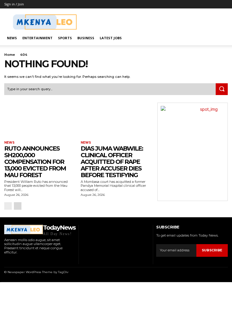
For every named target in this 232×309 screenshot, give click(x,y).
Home (9, 55)
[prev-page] (8, 206)
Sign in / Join (14, 4)
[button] (220, 38)
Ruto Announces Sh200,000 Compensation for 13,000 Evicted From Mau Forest (35, 162)
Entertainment (37, 38)
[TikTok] (21, 260)
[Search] (222, 89)
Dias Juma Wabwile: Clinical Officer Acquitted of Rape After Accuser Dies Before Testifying (112, 162)
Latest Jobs (111, 38)
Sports (65, 38)
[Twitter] (29, 260)
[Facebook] (6, 260)
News (12, 38)
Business (85, 38)
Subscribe (212, 250)
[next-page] (17, 206)
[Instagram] (13, 260)
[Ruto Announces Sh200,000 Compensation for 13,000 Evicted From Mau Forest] (39, 120)
